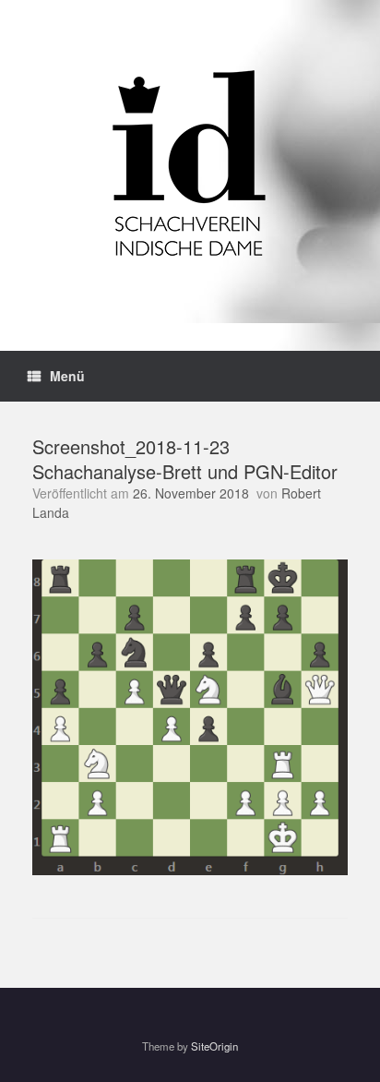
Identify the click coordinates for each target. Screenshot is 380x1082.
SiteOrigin (214, 1046)
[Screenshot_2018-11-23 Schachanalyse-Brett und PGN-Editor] (190, 870)
